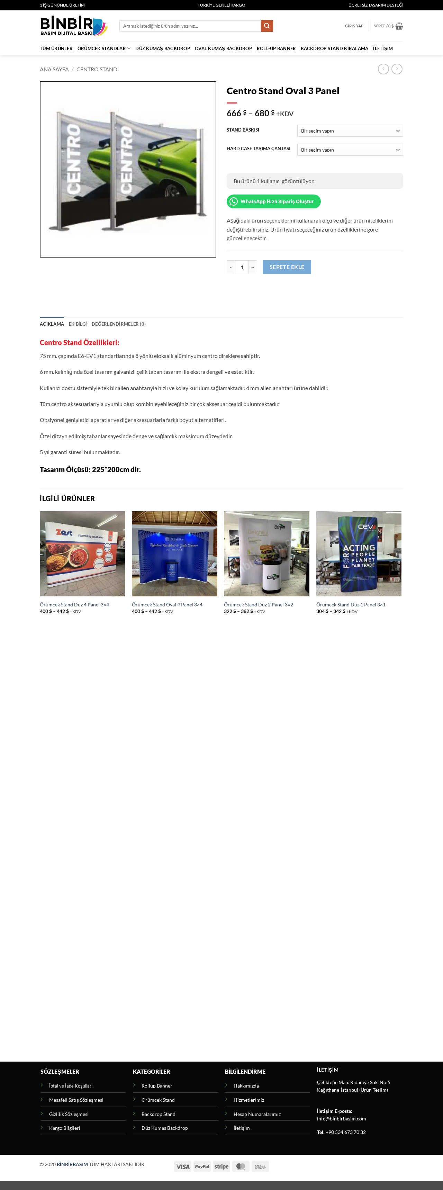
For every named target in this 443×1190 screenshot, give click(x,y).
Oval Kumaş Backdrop (223, 48)
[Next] (401, 786)
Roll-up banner (276, 48)
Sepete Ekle (287, 267)
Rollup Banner (157, 1086)
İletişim (383, 48)
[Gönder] (267, 26)
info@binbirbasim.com (341, 1118)
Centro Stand (96, 69)
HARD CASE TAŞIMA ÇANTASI (258, 148)
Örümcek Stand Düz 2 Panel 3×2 (258, 604)
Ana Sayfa (54, 69)
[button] (354, 26)
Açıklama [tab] (52, 324)
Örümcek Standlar (102, 48)
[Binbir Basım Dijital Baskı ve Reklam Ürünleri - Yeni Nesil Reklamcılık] (74, 26)
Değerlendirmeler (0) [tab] (119, 324)
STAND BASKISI (243, 130)
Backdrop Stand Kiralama (334, 48)
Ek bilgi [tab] (78, 324)
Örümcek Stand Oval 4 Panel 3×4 (167, 604)
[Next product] (383, 69)
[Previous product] (396, 69)
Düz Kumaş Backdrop (162, 48)
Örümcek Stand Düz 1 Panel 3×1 (351, 604)
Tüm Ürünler (56, 48)
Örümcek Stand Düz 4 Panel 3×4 (74, 604)
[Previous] (40, 786)
